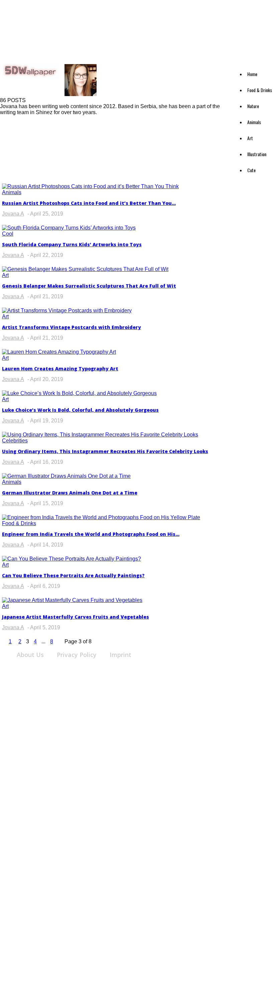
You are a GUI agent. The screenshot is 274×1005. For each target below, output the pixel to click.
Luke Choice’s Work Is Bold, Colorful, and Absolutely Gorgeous (80, 410)
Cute (251, 170)
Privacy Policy (77, 655)
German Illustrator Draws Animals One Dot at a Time (69, 492)
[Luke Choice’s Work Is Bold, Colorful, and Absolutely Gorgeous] (79, 393)
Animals (254, 121)
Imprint (120, 655)
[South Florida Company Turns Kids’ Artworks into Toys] (69, 228)
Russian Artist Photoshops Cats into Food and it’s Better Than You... (89, 203)
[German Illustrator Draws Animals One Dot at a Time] (66, 476)
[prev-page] (2, 641)
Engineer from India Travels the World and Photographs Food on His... (90, 534)
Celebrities (15, 440)
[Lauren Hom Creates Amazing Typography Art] (59, 352)
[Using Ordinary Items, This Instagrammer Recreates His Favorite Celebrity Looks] (100, 434)
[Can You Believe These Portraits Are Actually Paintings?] (71, 559)
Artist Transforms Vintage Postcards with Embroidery (71, 327)
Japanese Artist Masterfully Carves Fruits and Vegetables (75, 617)
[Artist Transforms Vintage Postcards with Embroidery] (67, 310)
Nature (253, 105)
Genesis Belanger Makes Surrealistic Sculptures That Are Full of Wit (89, 286)
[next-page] (60, 641)
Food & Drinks (259, 89)
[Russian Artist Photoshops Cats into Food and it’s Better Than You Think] (90, 186)
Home (252, 73)
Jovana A (13, 214)
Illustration (256, 153)
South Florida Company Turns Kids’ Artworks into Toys (72, 244)
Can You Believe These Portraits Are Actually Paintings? (73, 575)
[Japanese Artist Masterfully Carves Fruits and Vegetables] (72, 600)
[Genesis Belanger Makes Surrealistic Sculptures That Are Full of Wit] (85, 269)
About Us (30, 655)
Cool (7, 234)
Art (250, 137)
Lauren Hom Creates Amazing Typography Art (60, 368)
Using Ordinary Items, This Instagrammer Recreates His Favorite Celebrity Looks (105, 451)
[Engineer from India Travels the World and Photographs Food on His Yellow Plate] (101, 517)
